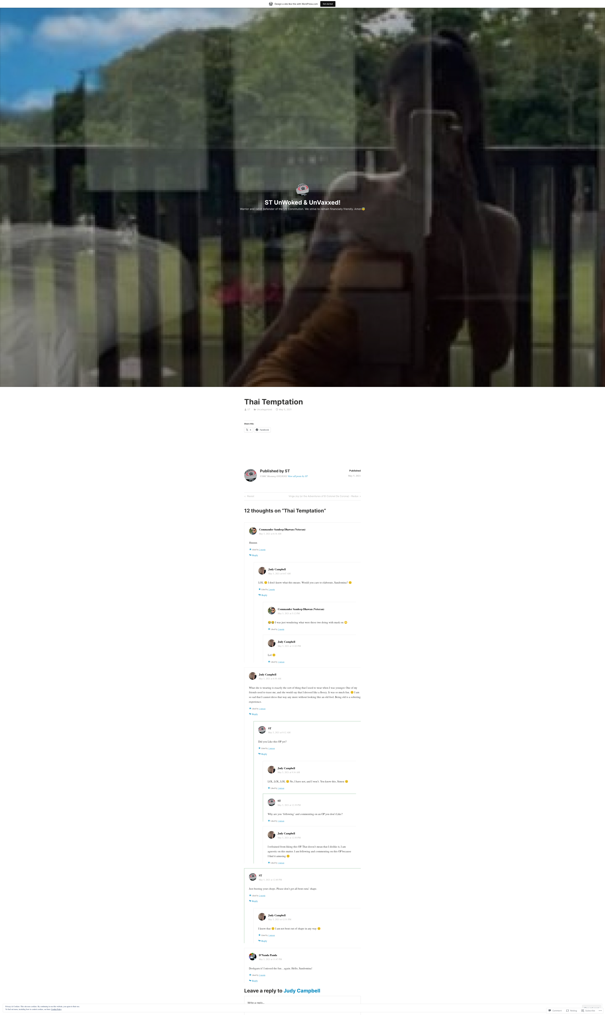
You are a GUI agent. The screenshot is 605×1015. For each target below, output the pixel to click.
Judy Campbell (302, 991)
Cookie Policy (56, 1009)
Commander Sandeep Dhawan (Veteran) (282, 529)
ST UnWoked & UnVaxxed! (302, 202)
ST (248, 409)
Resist (249, 497)
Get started (328, 4)
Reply (255, 555)
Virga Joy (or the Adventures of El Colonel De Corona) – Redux (323, 497)
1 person (281, 661)
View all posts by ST (298, 476)
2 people (262, 549)
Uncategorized (264, 409)
